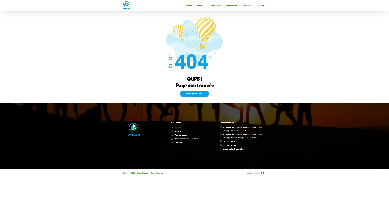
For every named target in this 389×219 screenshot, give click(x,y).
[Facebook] (262, 173)
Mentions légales (252, 173)
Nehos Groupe (142, 173)
